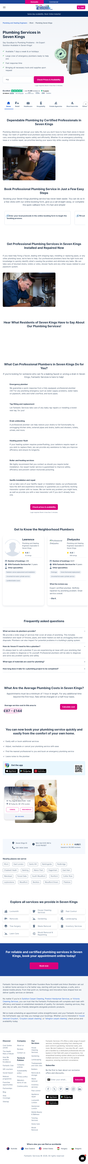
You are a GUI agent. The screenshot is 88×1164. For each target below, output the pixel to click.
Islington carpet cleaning (56, 1018)
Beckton (36, 882)
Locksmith (14, 911)
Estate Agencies (56, 106)
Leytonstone (9, 882)
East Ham (66, 870)
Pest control (35, 1091)
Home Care (35, 1124)
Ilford (6, 864)
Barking (25, 870)
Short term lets (72, 106)
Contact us (21, 1053)
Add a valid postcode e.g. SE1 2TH (16, 91)
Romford (54, 876)
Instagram (73, 1089)
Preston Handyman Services (57, 999)
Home (8, 106)
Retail (17, 106)
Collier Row (67, 876)
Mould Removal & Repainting (45, 933)
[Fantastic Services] (44, 7)
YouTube (67, 1089)
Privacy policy (22, 1077)
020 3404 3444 (22, 848)
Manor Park (38, 870)
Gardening (42, 919)
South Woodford (38, 876)
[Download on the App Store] (11, 771)
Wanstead (8, 876)
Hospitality (41, 106)
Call (82, 7)
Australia (14, 1149)
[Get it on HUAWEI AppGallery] (40, 771)
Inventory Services (74, 926)
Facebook (48, 1089)
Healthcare (28, 106)
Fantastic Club (8, 1065)
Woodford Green (51, 882)
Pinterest (60, 1089)
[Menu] (5, 7)
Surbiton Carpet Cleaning (33, 999)
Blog (4, 1092)
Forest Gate (22, 876)
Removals (14, 919)
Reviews (20, 1049)
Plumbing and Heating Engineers (15, 23)
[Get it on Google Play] (25, 771)
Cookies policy (22, 1086)
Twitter (54, 1089)
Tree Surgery (15, 926)
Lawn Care (14, 933)
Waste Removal (44, 926)
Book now (44, 966)
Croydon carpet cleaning (30, 1018)
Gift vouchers (8, 1069)
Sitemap (6, 1102)
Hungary (64, 1149)
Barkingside (47, 864)
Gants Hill (33, 864)
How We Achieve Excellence (7, 1059)
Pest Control (71, 911)
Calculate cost (68, 707)
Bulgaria (78, 1149)
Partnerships (7, 1088)
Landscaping (71, 919)
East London (19, 864)
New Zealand (30, 1149)
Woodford (23, 882)
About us (20, 1045)
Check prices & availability (44, 507)
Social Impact (8, 1073)
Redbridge (61, 864)
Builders (34, 1069)
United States (48, 1149)
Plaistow (67, 882)
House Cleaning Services (44, 911)
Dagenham (52, 870)
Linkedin (79, 1089)
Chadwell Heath (10, 870)
